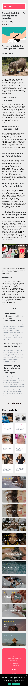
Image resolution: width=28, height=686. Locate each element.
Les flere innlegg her (14, 403)
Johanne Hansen (18, 22)
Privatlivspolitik (16, 683)
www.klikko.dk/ (15, 665)
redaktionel (5, 24)
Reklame (14, 673)
